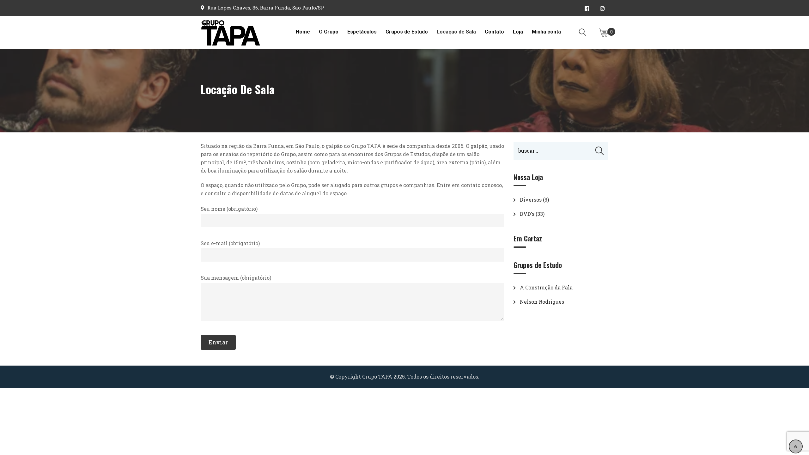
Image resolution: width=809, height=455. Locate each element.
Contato (494, 32)
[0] (603, 33)
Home (303, 32)
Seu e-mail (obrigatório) (230, 243)
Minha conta (546, 32)
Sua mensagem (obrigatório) (236, 277)
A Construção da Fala (546, 287)
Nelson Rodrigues (542, 301)
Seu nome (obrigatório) (229, 208)
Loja (518, 32)
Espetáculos (362, 32)
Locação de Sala (456, 32)
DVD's (527, 213)
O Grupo (328, 32)
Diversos (531, 199)
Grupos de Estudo (407, 32)
